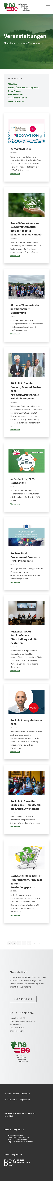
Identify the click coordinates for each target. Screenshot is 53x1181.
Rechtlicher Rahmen (17, 97)
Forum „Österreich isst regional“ (23, 87)
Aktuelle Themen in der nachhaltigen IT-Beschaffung (24, 308)
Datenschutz (11, 1099)
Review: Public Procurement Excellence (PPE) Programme (25, 557)
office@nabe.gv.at (17, 1030)
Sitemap (26, 1093)
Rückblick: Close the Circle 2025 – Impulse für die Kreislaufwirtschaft (25, 804)
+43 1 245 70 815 (17, 1027)
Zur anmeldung (23, 999)
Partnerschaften (15, 94)
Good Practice (14, 91)
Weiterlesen (15, 174)
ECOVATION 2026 (21, 149)
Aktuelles (12, 84)
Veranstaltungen (16, 101)
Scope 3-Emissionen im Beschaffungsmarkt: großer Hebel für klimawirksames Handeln (26, 228)
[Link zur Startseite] (22, 7)
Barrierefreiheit (12, 1093)
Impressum (25, 1099)
